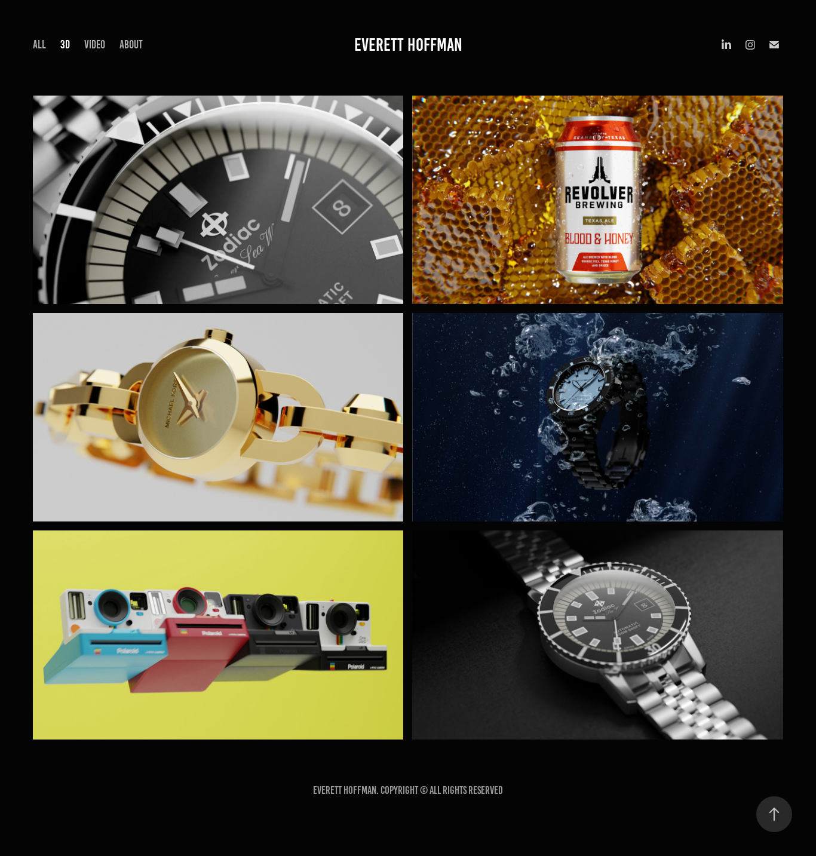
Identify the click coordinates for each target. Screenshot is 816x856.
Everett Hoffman (408, 44)
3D (65, 44)
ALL (39, 44)
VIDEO (94, 44)
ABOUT (131, 44)
